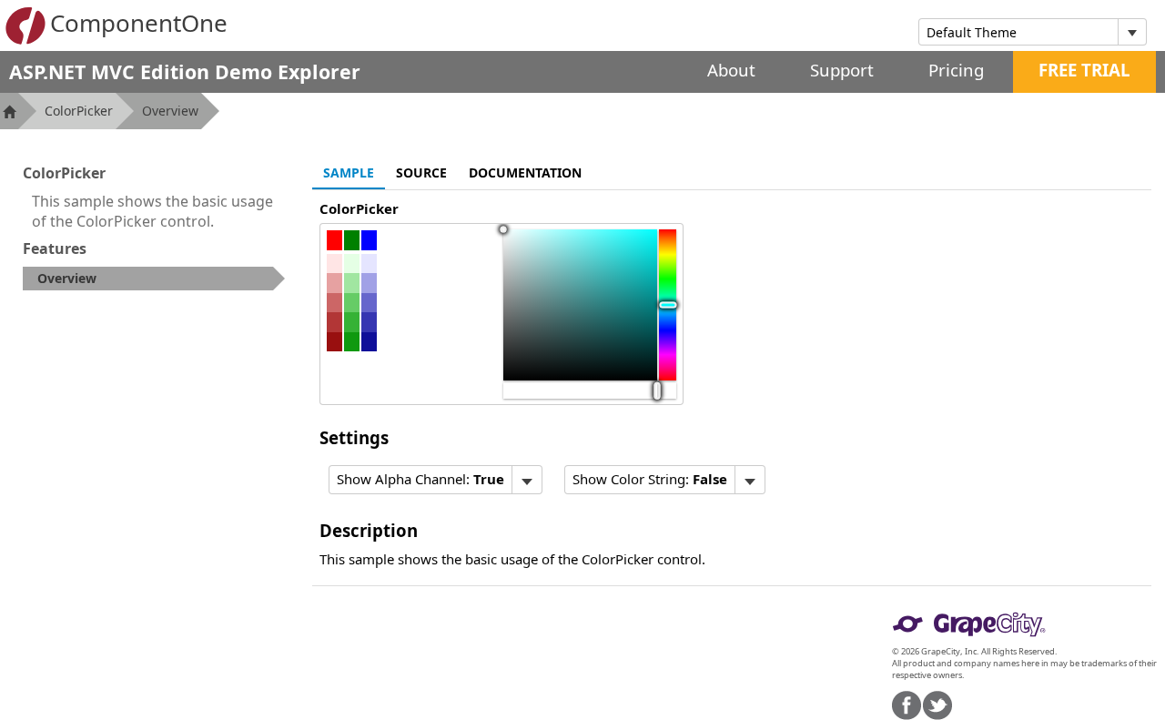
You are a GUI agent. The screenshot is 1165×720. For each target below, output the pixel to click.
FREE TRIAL (1084, 69)
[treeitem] (154, 278)
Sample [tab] (348, 172)
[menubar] (435, 479)
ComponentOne (139, 22)
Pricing (956, 69)
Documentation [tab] (525, 172)
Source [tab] (421, 172)
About (731, 69)
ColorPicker (79, 110)
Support (842, 69)
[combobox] (1018, 32)
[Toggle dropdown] (1132, 32)
